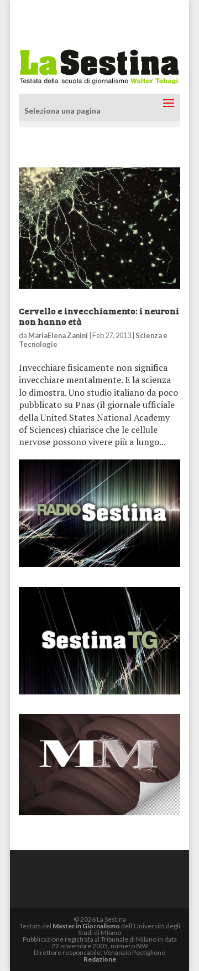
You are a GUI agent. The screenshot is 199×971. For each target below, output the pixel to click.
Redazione (99, 959)
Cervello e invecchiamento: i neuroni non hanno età (99, 316)
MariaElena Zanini (58, 335)
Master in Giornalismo (86, 926)
